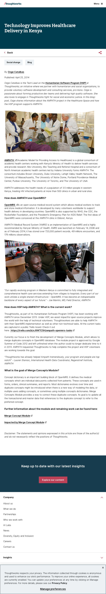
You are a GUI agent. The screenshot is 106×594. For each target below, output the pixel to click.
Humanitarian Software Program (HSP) (66, 83)
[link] (53, 480)
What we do (9, 508)
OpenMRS (10, 204)
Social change (13, 62)
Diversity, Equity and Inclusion (18, 536)
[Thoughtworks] (12, 3)
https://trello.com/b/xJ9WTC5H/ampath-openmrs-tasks (41, 330)
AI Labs (7, 525)
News (6, 530)
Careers (7, 541)
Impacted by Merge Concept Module (24, 422)
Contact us (9, 546)
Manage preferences (53, 589)
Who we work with (12, 519)
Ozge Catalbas (16, 72)
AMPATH (9, 160)
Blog (29, 62)
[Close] (103, 568)
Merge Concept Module (17, 415)
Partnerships (9, 514)
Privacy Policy (59, 583)
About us (8, 503)
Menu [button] (96, 3)
